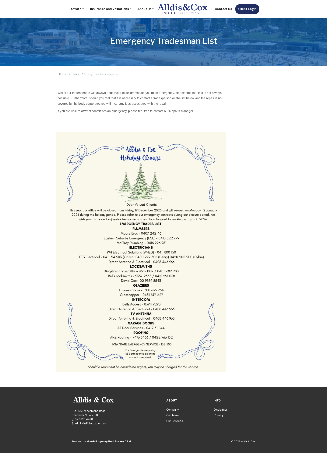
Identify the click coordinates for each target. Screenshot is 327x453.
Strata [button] (76, 9)
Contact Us (223, 9)
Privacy (218, 415)
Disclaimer (220, 409)
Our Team (172, 415)
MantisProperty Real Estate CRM (108, 441)
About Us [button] (144, 9)
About (171, 400)
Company (172, 409)
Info (217, 400)
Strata (76, 74)
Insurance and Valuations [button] (109, 9)
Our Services (174, 421)
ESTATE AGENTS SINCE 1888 (182, 13)
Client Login (247, 9)
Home (63, 74)
